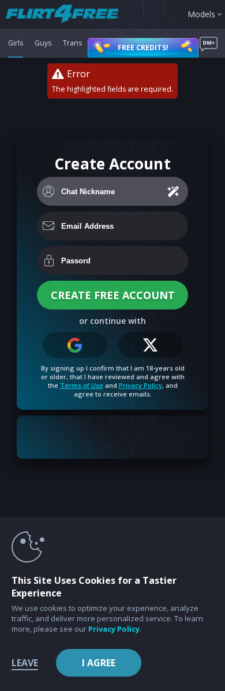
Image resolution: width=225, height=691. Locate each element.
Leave (25, 662)
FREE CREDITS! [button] (143, 47)
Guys (43, 43)
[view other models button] (68, 15)
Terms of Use (81, 385)
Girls (15, 43)
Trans (72, 43)
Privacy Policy (140, 385)
